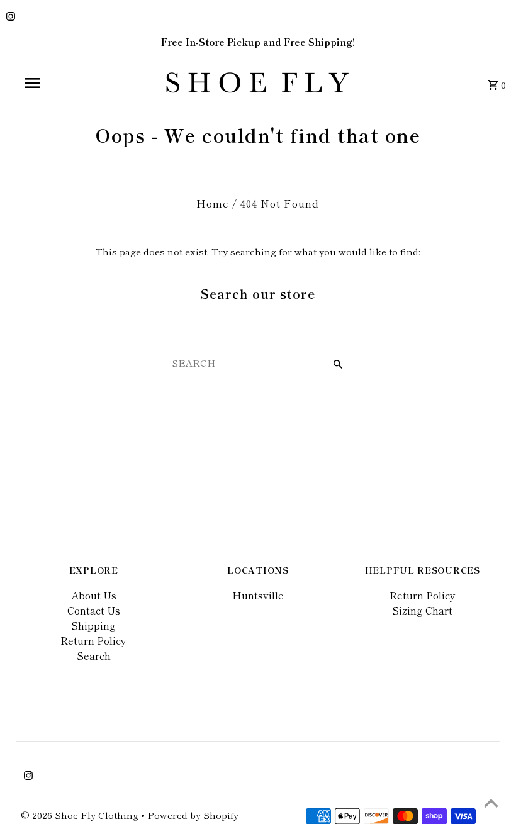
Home (212, 203)
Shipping (93, 625)
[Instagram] (9, 17)
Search (94, 655)
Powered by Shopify (192, 814)
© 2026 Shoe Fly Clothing (81, 814)
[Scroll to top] (490, 803)
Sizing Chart (422, 610)
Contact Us (93, 610)
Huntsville (258, 595)
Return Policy (93, 640)
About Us (93, 595)
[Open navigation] (58, 83)
